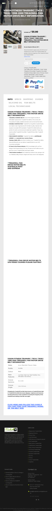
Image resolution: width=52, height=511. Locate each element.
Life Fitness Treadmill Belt (34, 449)
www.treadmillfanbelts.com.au (31, 510)
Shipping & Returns (33, 433)
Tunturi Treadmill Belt (33, 459)
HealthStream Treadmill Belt (35, 445)
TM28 (45, 69)
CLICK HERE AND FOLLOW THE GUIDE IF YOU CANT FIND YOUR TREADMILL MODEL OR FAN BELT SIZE (26, 406)
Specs (18, 99)
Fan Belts (29, 103)
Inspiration (31, 461)
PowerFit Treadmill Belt (34, 451)
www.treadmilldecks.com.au (23, 508)
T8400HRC (36, 69)
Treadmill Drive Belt (30, 71)
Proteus (31, 457)
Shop (10, 19)
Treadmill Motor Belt (30, 73)
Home (5, 19)
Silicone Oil (15, 103)
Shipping (28, 99)
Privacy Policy (32, 435)
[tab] (11, 100)
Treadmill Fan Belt (41, 71)
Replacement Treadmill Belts (35, 431)
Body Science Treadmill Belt (35, 443)
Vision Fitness (40, 73)
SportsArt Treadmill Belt (34, 453)
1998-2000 (30, 69)
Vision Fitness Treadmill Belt (35, 447)
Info (10, 99)
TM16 (41, 69)
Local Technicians (19, 106)
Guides (39, 99)
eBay (17, 154)
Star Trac (31, 455)
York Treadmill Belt (33, 441)
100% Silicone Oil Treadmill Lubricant (37, 439)
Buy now (36, 62)
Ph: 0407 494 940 (34, 496)
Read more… (27, 56)
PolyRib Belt (32, 67)
